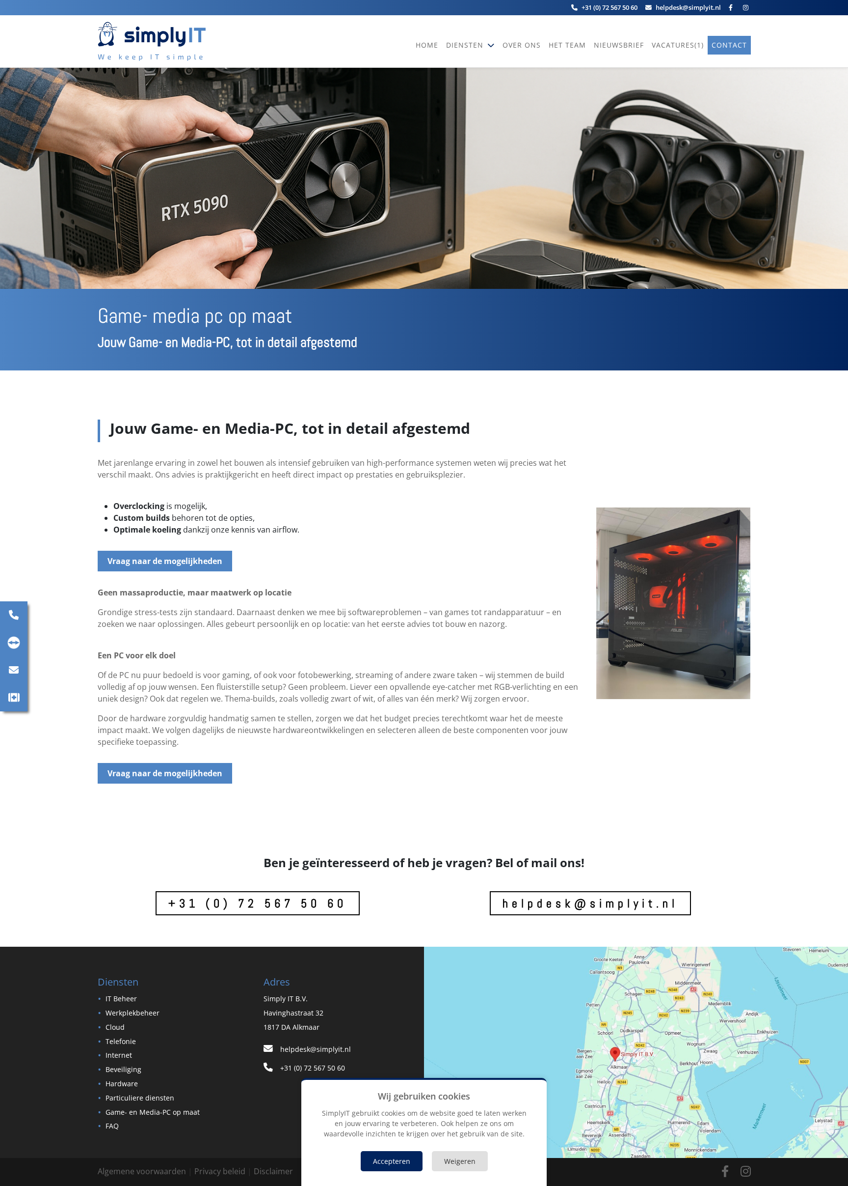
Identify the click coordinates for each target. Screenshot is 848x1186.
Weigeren (460, 1161)
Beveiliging (123, 1069)
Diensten (466, 45)
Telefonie (121, 1041)
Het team (567, 45)
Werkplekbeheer (132, 1012)
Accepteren (391, 1161)
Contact (729, 45)
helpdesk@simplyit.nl (590, 903)
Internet (119, 1055)
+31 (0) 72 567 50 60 (257, 903)
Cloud (115, 1027)
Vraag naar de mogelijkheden (164, 561)
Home (427, 45)
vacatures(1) (678, 45)
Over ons (522, 45)
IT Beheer (121, 998)
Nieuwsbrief (619, 45)
